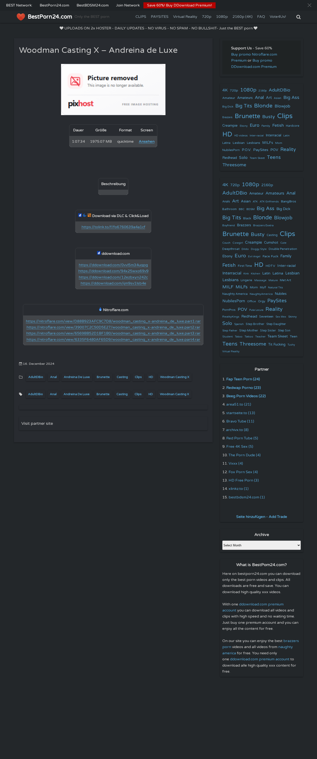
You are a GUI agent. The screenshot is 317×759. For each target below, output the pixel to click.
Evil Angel (254, 256)
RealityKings (230, 316)
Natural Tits (275, 287)
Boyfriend (228, 225)
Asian (277, 98)
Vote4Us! (278, 16)
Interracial (273, 135)
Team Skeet (257, 158)
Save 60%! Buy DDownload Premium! (179, 5)
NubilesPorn (231, 150)
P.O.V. (246, 150)
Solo (243, 157)
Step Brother (255, 324)
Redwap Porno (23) (243, 387)
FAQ (261, 16)
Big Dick (227, 106)
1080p (222, 16)
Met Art (285, 280)
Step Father (229, 330)
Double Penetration (283, 249)
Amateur (228, 98)
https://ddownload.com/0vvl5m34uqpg (113, 265)
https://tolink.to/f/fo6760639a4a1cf (113, 227)
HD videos (241, 135)
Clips (138, 377)
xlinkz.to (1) (239, 488)
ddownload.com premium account (259, 659)
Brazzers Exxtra (263, 225)
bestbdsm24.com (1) (247, 497)
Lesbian (239, 143)
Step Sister (268, 330)
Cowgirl (238, 242)
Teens (274, 157)
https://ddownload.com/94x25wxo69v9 (113, 271)
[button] (309, 5)
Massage (260, 280)
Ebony (244, 125)
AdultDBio (35, 377)
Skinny (292, 316)
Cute (283, 242)
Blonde (263, 106)
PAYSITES (159, 16)
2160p (263, 90)
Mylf (263, 287)
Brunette (103, 377)
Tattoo (249, 336)
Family (266, 125)
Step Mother (248, 330)
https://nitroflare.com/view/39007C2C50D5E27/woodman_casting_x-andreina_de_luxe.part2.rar (113, 327)
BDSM (250, 209)
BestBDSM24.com (93, 5)
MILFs (267, 143)
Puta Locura (256, 310)
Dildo (245, 249)
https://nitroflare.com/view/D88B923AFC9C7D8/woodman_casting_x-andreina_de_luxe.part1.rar (113, 321)
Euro (254, 125)
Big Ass (291, 97)
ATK (255, 201)
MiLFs (242, 287)
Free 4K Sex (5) (239, 446)
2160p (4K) (242, 16)
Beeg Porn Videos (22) (246, 396)
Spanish (239, 324)
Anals (226, 201)
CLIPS (141, 16)
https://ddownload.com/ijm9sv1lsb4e (113, 283)
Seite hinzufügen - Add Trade (261, 516)
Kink (246, 273)
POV (274, 150)
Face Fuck (270, 256)
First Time (245, 266)
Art (269, 97)
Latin (286, 135)
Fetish (278, 125)
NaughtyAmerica (261, 294)
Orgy (261, 301)
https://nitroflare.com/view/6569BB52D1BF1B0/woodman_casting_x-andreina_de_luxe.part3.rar (113, 333)
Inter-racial (257, 135)
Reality (288, 149)
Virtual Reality (185, 16)
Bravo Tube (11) (240, 421)
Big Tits (243, 106)
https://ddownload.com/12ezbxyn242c (113, 277)
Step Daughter (276, 324)
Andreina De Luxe (77, 377)
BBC (241, 209)
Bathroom (229, 209)
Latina (226, 143)
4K (225, 90)
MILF (227, 287)
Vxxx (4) (236, 463)
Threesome (234, 164)
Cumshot (271, 243)
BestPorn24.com (54, 5)
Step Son (284, 330)
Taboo (239, 336)
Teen (293, 336)
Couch (226, 242)
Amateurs (245, 98)
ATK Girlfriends (269, 201)
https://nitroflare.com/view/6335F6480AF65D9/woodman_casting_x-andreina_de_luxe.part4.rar (113, 339)
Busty (268, 117)
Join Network (128, 5)
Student (227, 336)
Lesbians (253, 143)
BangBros (288, 201)
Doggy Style (259, 249)
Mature (273, 280)
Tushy (291, 344)
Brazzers (227, 117)
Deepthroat (230, 249)
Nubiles (281, 294)
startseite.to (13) (240, 413)
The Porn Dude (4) (245, 455)
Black (247, 218)
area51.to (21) (238, 404)
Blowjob (282, 106)
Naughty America (235, 294)
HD (151, 377)
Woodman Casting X (174, 377)
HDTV (270, 266)
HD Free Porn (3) (244, 480)
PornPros (229, 310)
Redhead (229, 158)
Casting (122, 377)
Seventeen (266, 316)
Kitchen (255, 273)
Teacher (260, 336)
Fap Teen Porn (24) (243, 379)
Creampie (230, 126)
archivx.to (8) (237, 430)
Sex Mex (280, 316)
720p (206, 16)
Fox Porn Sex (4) (243, 472)
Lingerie (246, 280)
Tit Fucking (276, 344)
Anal (53, 377)
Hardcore (292, 126)
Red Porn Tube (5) (242, 438)
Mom (278, 143)
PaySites (260, 150)
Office (251, 301)
